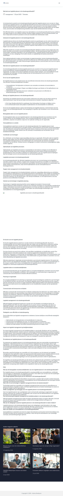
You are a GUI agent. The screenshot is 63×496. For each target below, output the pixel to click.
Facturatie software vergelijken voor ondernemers (46, 470)
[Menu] (59, 3)
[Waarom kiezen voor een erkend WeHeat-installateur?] (16, 436)
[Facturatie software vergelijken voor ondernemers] (46, 460)
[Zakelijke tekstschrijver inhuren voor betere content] (16, 460)
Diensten (25, 14)
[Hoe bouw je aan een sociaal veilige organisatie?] (46, 436)
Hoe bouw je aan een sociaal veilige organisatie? (46, 446)
